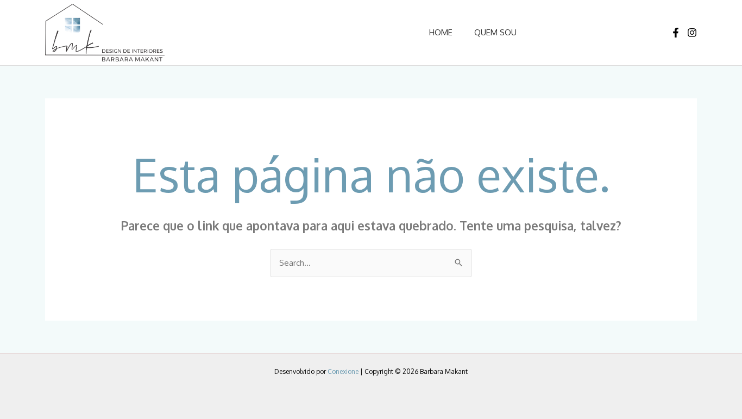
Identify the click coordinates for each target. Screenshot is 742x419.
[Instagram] (692, 32)
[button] (583, 32)
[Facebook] (676, 32)
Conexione (343, 371)
